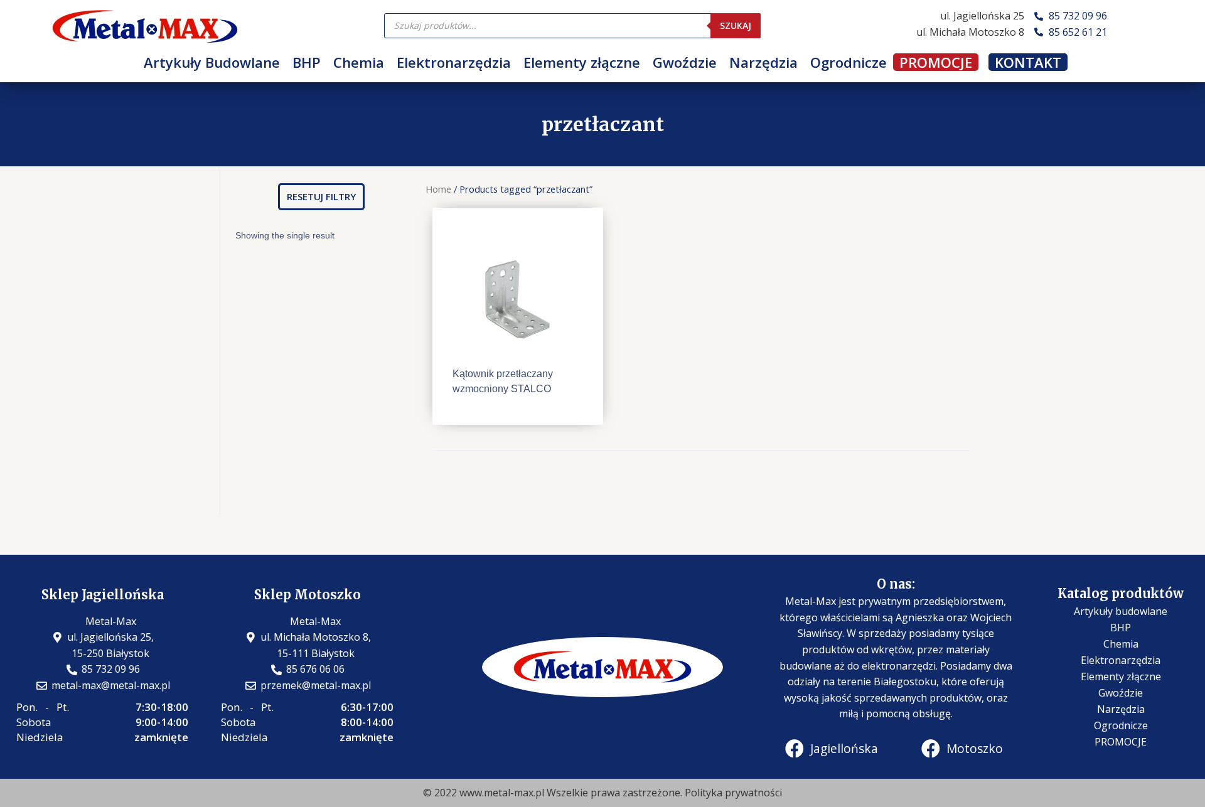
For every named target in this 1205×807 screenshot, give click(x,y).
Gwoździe (685, 62)
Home (438, 189)
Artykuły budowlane (1120, 611)
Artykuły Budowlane (212, 62)
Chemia (358, 62)
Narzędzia (763, 62)
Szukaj (735, 25)
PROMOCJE (935, 62)
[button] (321, 196)
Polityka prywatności (733, 792)
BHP (306, 62)
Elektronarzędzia (454, 62)
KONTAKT (1028, 62)
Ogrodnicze (848, 62)
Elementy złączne (581, 62)
